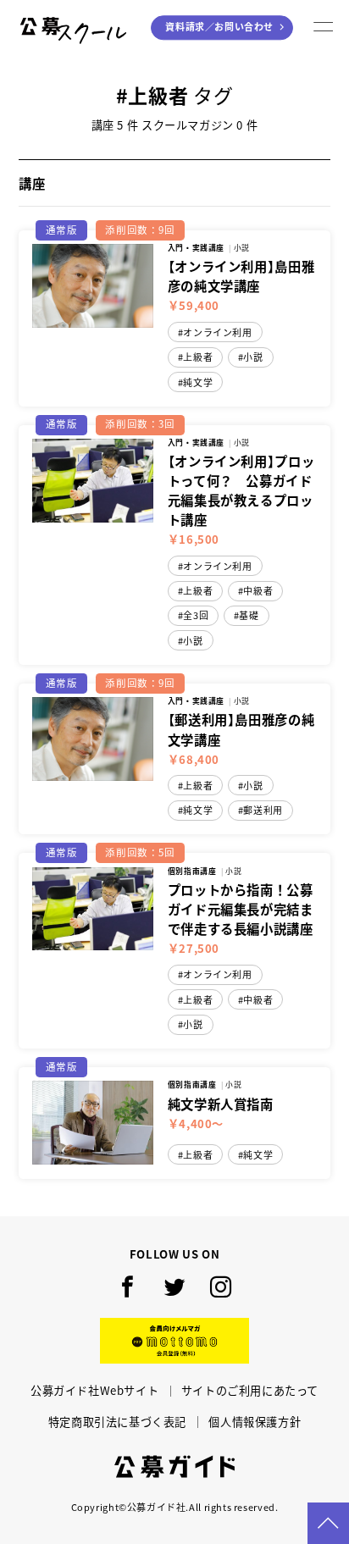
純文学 (198, 382)
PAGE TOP (328, 1523)
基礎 (248, 615)
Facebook (128, 1287)
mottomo (174, 1341)
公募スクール (75, 28)
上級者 (198, 357)
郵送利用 (262, 810)
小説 (253, 357)
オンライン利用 (217, 332)
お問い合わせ (219, 27)
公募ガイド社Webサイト (94, 1390)
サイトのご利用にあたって (250, 1390)
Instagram (220, 1287)
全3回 (195, 615)
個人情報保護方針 (254, 1422)
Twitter (175, 1287)
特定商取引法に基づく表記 (117, 1422)
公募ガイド (174, 1466)
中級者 (258, 591)
